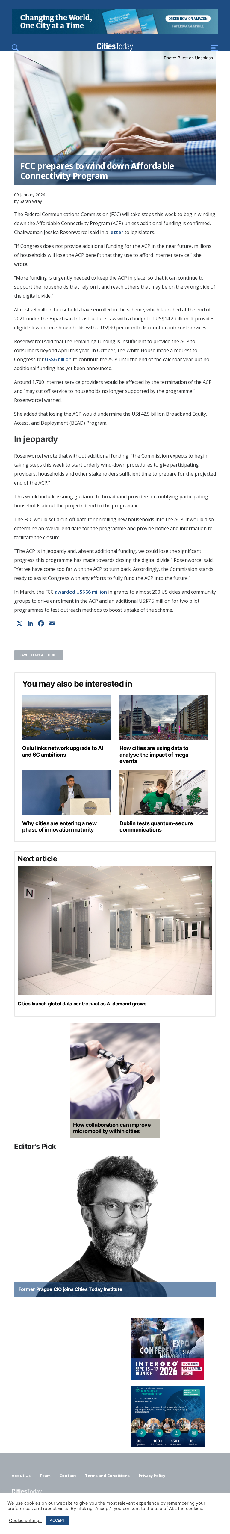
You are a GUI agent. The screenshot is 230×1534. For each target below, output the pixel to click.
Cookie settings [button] (25, 1520)
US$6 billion (58, 359)
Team (45, 1475)
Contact (68, 1475)
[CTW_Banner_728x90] (115, 32)
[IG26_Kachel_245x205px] (115, 1349)
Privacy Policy (152, 1475)
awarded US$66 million (81, 592)
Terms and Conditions (107, 1475)
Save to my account (38, 655)
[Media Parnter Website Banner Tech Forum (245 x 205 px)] (115, 1416)
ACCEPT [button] (57, 1520)
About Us (21, 1475)
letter (115, 232)
